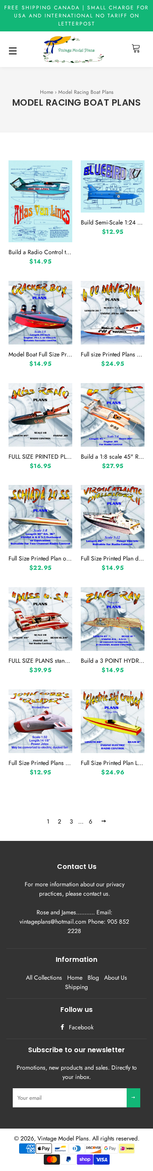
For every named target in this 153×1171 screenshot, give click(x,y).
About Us (115, 977)
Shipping (76, 987)
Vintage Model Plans (63, 1138)
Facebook (80, 1027)
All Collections (44, 977)
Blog (93, 977)
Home (46, 92)
